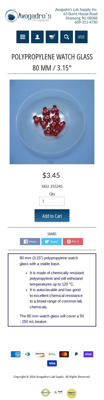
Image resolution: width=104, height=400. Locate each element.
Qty (52, 194)
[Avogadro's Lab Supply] (28, 16)
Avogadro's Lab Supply (50, 376)
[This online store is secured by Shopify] (58, 391)
